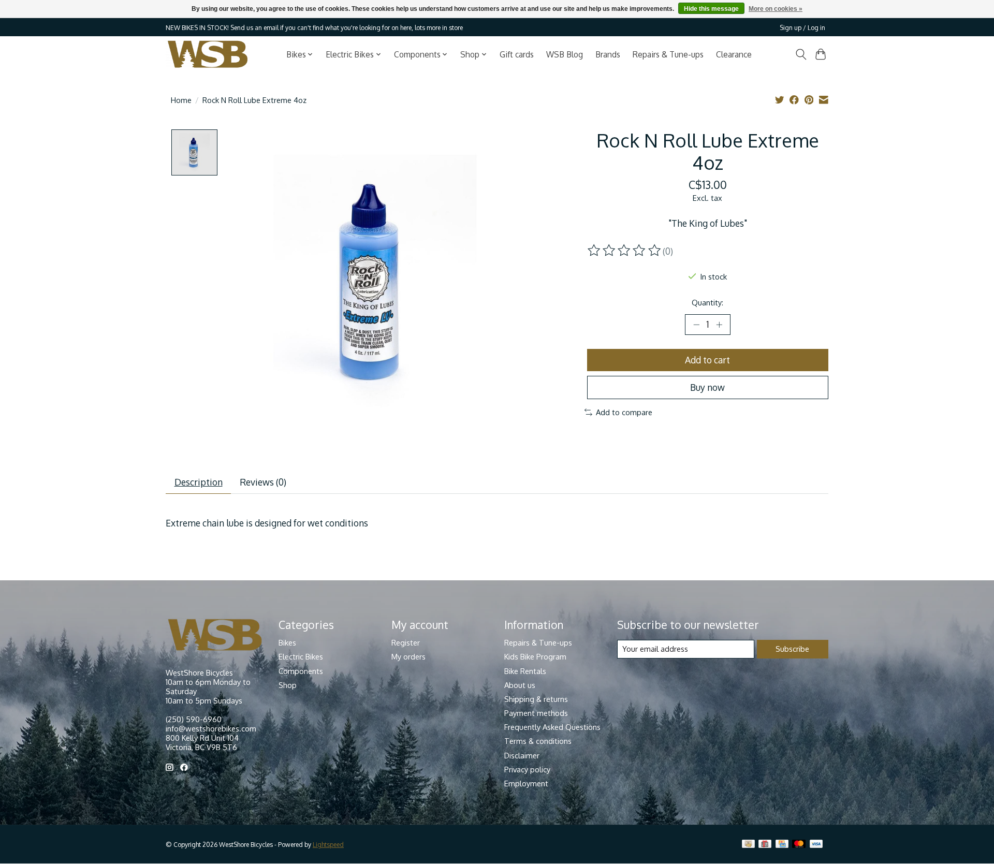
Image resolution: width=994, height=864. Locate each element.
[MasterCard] (799, 845)
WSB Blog (564, 54)
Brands (607, 54)
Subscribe (792, 648)
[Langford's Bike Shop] (208, 54)
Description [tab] (198, 482)
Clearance (734, 54)
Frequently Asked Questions (552, 726)
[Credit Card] (782, 845)
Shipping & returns (536, 699)
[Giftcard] (764, 845)
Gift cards (517, 54)
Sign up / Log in (802, 27)
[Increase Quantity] (719, 324)
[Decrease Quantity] (696, 324)
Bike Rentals (525, 671)
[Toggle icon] (800, 54)
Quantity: (707, 302)
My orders (408, 656)
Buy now (707, 387)
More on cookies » (775, 8)
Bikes (287, 642)
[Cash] (748, 845)
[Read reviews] (625, 250)
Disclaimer (521, 755)
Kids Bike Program (535, 656)
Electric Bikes (301, 656)
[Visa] (816, 845)
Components (301, 671)
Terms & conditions (538, 740)
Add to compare (624, 412)
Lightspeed (328, 844)
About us (519, 685)
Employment (526, 783)
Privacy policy (527, 769)
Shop (288, 685)
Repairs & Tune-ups (668, 54)
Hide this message (711, 8)
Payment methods (536, 712)
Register (405, 642)
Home (181, 100)
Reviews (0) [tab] (263, 482)
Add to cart (707, 359)
